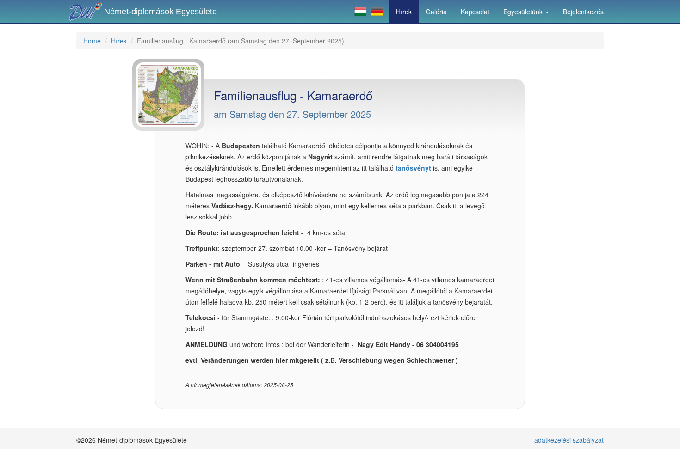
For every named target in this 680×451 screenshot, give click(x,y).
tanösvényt (413, 167)
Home (92, 40)
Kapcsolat (475, 11)
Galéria (436, 11)
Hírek (404, 11)
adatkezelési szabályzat (569, 440)
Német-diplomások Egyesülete (160, 11)
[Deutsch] (377, 11)
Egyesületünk (523, 11)
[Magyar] (360, 11)
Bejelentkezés (583, 11)
